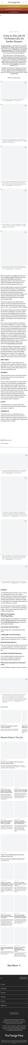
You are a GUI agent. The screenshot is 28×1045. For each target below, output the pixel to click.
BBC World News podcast (12, 622)
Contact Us (14, 1013)
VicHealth (14, 64)
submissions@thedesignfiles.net (15, 1030)
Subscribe (23, 978)
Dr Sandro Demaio (6, 46)
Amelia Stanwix (9, 100)
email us (26, 1040)
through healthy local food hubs (14, 343)
